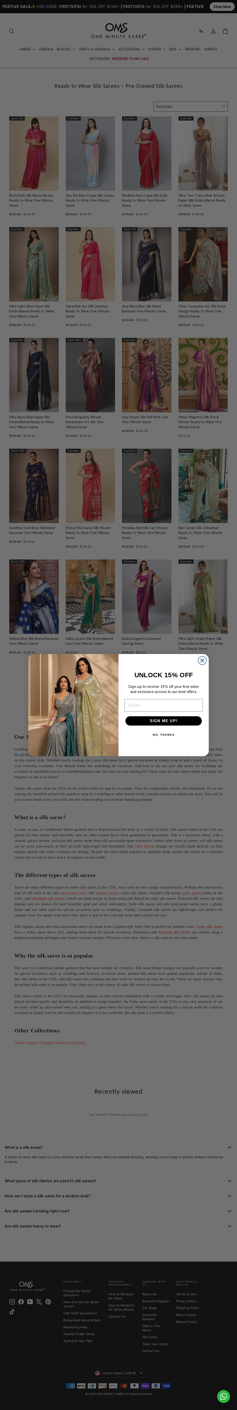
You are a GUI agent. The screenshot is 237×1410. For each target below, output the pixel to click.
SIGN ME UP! (164, 721)
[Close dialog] (202, 660)
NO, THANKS (164, 734)
